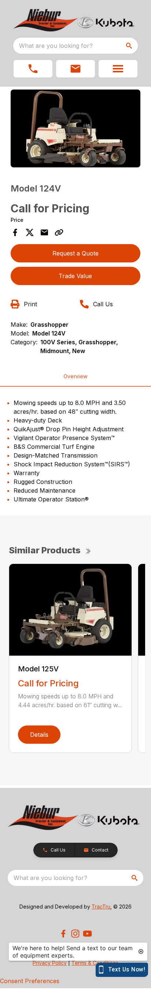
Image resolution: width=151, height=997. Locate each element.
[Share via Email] (44, 232)
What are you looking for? (56, 45)
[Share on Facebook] (15, 232)
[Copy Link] (59, 232)
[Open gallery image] (76, 128)
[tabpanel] (76, 130)
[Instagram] (75, 933)
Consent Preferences (29, 981)
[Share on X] (29, 232)
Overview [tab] (75, 376)
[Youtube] (87, 933)
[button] (33, 69)
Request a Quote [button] (75, 253)
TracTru (101, 906)
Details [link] (39, 734)
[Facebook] (63, 933)
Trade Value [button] (75, 276)
